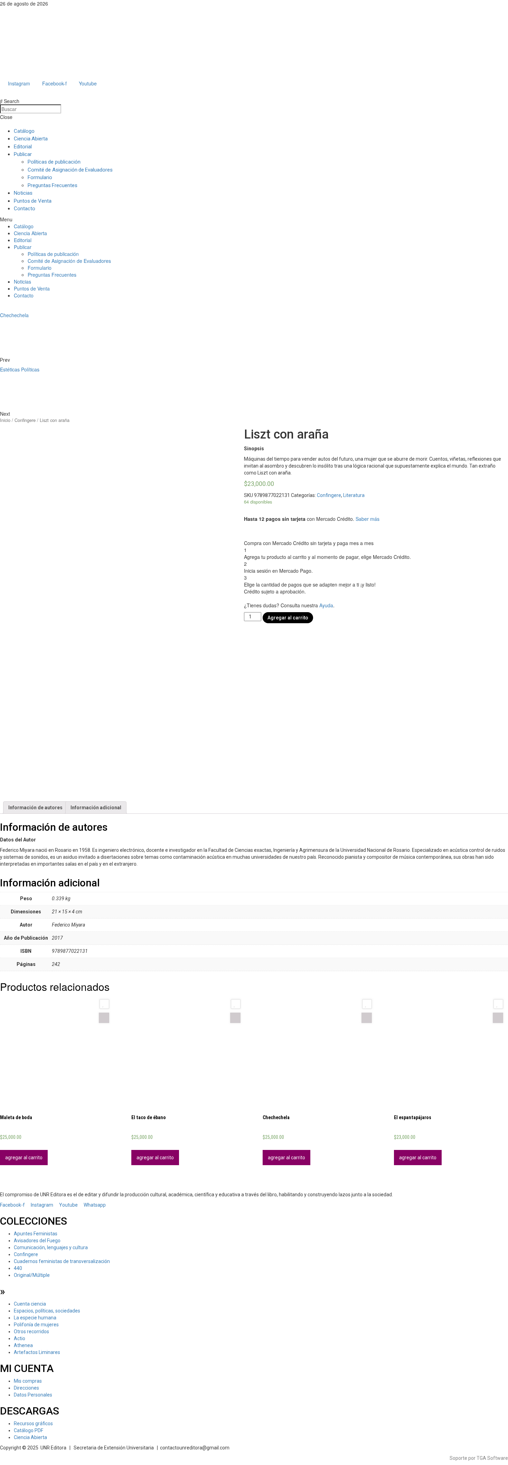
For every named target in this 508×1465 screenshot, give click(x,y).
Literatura (354, 495)
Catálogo (24, 131)
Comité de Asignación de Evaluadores (70, 170)
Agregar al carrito (287, 617)
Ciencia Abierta (31, 139)
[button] (254, 219)
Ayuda (326, 605)
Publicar (23, 154)
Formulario (40, 177)
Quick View (104, 1018)
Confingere (25, 420)
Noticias (23, 193)
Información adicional (95, 807)
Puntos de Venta (32, 201)
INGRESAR (10, 90)
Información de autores (35, 807)
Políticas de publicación (54, 162)
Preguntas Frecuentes (52, 185)
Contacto (24, 208)
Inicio (5, 420)
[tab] (35, 807)
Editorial (23, 147)
